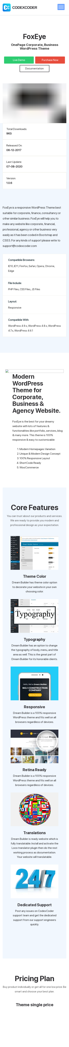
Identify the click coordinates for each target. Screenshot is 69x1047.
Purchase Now (50, 60)
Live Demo (19, 60)
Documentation (34, 68)
